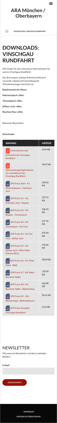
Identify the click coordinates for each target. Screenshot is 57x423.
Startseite (6, 31)
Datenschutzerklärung (29, 417)
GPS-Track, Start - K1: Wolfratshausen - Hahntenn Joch (19, 187)
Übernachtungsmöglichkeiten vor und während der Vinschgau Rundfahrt (19, 173)
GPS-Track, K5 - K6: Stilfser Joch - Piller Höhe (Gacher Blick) (18, 249)
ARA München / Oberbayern (28, 13)
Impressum (28, 412)
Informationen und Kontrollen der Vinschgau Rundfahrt (18, 154)
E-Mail (6, 365)
